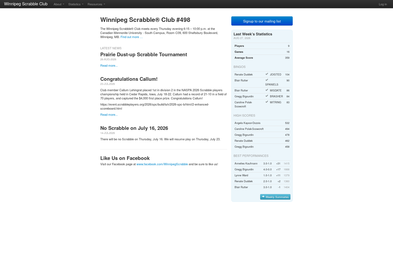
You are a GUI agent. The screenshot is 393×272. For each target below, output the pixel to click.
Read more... (109, 65)
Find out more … (132, 37)
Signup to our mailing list (262, 21)
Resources (95, 4)
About (58, 4)
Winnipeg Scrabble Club (25, 4)
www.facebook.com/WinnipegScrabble (162, 164)
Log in (383, 4)
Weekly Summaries (277, 197)
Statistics (74, 4)
